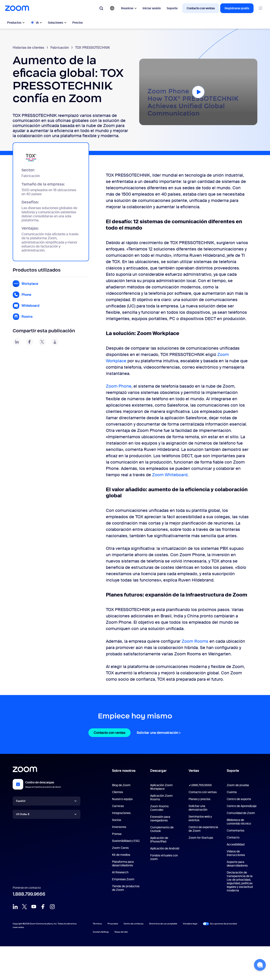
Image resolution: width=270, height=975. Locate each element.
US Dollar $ (22, 814)
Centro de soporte (239, 799)
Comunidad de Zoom (241, 813)
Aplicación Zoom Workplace (161, 787)
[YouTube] (33, 906)
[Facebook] (43, 906)
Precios (77, 22)
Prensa (117, 834)
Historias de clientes (28, 47)
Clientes (117, 792)
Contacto (233, 837)
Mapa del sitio (121, 931)
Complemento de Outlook (162, 829)
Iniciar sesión (152, 8)
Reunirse (127, 8)
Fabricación (59, 47)
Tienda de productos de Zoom (125, 888)
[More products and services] (260, 8)
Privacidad (113, 923)
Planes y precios (199, 799)
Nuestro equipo (122, 799)
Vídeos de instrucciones (236, 853)
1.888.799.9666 (29, 894)
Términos (97, 923)
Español (20, 800)
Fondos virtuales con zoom (164, 857)
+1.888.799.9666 (200, 785)
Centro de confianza (133, 923)
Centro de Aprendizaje (241, 806)
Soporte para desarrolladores (237, 863)
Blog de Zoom (121, 785)
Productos (14, 22)
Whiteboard (30, 306)
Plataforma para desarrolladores (123, 863)
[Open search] (101, 8)
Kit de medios (121, 855)
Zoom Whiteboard (170, 474)
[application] (198, 92)
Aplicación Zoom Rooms (161, 797)
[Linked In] (15, 906)
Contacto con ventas (201, 8)
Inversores (119, 827)
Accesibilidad (235, 844)
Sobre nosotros (123, 770)
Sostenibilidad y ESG (126, 841)
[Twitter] (24, 906)
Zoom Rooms (195, 641)
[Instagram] (52, 906)
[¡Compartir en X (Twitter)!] (42, 342)
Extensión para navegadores (160, 818)
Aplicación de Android (164, 848)
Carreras (118, 806)
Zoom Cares (120, 848)
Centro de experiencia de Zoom (203, 829)
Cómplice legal (190, 923)
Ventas (194, 770)
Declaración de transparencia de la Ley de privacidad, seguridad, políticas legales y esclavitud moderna (240, 881)
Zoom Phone (118, 386)
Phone (26, 295)
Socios (116, 820)
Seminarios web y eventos (200, 818)
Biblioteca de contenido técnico (239, 821)
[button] (198, 91)
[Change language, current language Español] (112, 8)
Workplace (30, 284)
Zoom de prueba (238, 785)
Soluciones (55, 22)
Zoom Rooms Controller (159, 808)
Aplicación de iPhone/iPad (159, 839)
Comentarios (235, 830)
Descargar (158, 770)
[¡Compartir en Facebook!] (29, 342)
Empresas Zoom (123, 879)
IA (37, 22)
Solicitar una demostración (159, 732)
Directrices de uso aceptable (163, 923)
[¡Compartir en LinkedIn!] (17, 342)
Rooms (27, 317)
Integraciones (121, 813)
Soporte (172, 8)
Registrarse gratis (237, 8)
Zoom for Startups (201, 838)
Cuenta (232, 792)
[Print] (55, 342)
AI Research (120, 872)
